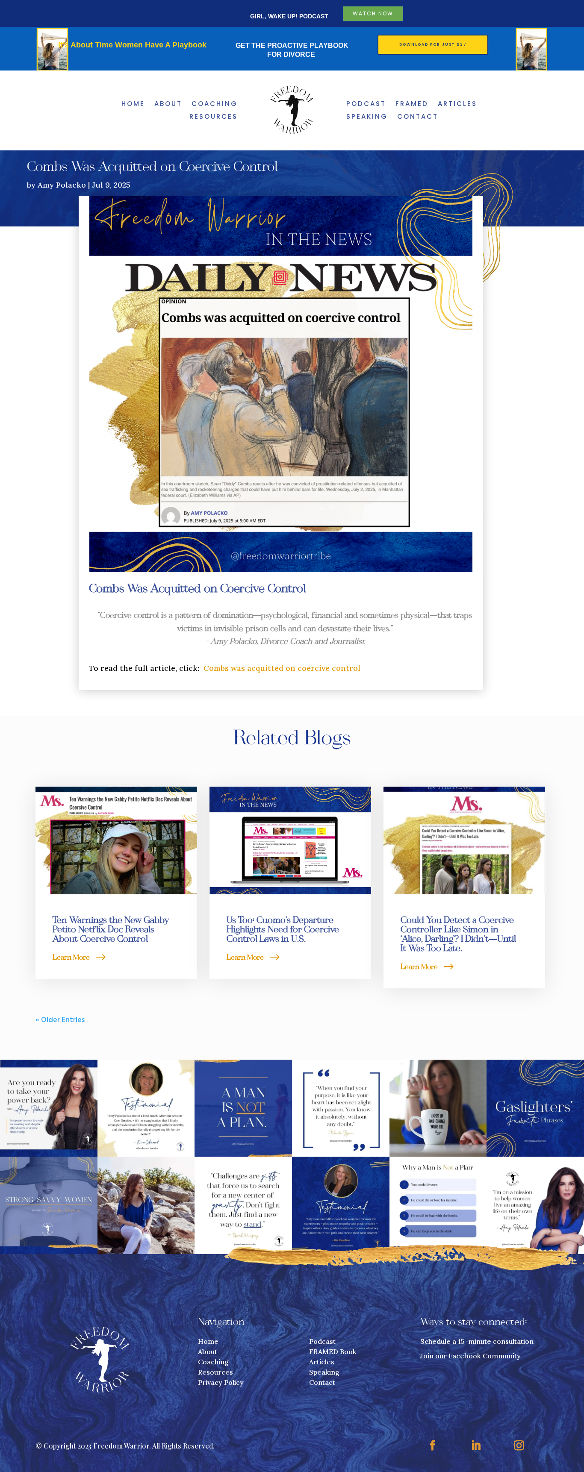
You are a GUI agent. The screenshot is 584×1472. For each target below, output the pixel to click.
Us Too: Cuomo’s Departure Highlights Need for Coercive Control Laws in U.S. (283, 930)
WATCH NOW (373, 13)
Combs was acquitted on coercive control (282, 668)
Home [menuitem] (133, 104)
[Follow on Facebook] (432, 1445)
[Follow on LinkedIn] (476, 1445)
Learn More (71, 958)
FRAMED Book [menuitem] (333, 1351)
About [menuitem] (168, 104)
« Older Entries (60, 1020)
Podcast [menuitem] (366, 104)
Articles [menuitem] (457, 104)
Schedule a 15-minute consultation (477, 1341)
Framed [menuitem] (411, 104)
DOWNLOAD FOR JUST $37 (432, 44)
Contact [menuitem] (417, 117)
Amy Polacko (62, 185)
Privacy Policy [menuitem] (221, 1382)
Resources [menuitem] (213, 117)
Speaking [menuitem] (367, 117)
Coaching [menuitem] (215, 104)
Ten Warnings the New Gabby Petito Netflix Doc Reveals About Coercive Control (111, 930)
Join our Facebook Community (470, 1356)
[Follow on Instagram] (519, 1445)
